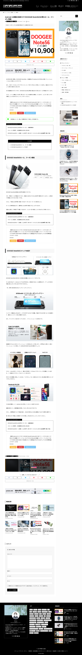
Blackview (44, 609)
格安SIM (31, 633)
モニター (44, 626)
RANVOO (48, 616)
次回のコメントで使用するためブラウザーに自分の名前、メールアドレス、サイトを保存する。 (28, 585)
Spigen (38, 618)
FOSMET (34, 611)
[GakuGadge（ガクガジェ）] (12, 6)
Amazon (13, 113)
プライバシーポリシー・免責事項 (25, 651)
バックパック (32, 626)
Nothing (41, 616)
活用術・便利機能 (65, 92)
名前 (8, 571)
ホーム (16, 651)
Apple (31, 609)
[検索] (78, 0)
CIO (48, 609)
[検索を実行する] (76, 16)
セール (28, 456)
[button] (9, 61)
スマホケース (39, 620)
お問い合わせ (49, 651)
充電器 (38, 630)
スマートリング (40, 622)
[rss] (75, 0)
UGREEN (43, 618)
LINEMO (48, 614)
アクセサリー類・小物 (66, 65)
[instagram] (70, 0)
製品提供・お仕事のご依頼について (60, 651)
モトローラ (39, 626)
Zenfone (48, 618)
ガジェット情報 (9, 21)
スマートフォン (22, 456)
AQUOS (35, 609)
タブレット (32, 624)
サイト (8, 581)
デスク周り (64, 70)
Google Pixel (44, 611)
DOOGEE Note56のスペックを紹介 (19, 147)
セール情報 (14, 21)
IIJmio (50, 611)
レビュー (41, 628)
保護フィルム (32, 630)
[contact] (76, 0)
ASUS (39, 609)
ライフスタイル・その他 (66, 72)
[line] (71, 0)
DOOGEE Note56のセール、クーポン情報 (21, 145)
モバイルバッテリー (34, 628)
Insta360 (36, 614)
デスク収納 (38, 624)
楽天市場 (20, 113)
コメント (9, 554)
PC (44, 616)
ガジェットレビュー (65, 63)
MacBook (32, 616)
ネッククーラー (45, 624)
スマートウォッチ (47, 620)
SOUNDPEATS (32, 618)
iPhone (44, 614)
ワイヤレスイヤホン (66, 75)
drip (31, 611)
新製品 (50, 630)
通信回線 (36, 633)
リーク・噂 (64, 85)
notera (36, 616)
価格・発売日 (64, 87)
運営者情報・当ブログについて (39, 651)
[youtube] (73, 0)
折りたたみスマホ (44, 630)
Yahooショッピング (30, 113)
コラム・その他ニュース (66, 80)
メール (9, 576)
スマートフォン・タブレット (67, 68)
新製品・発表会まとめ (66, 89)
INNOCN (31, 614)
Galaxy (39, 611)
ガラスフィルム (33, 620)
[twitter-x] (68, 0)
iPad (40, 614)
